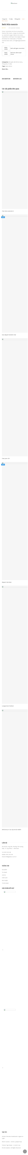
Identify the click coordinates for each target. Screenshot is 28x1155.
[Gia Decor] (14, 3)
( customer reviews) (14, 28)
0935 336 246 (7, 852)
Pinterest (12, 860)
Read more (6, 48)
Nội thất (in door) (18, 62)
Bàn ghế (11, 62)
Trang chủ (4, 19)
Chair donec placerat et (8, 211)
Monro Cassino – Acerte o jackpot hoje (12, 1141)
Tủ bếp (11, 19)
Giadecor (8, 1148)
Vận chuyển (5, 880)
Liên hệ (4, 875)
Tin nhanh (4, 872)
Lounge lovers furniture (8, 706)
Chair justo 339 (6, 458)
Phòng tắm (17, 19)
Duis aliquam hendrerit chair (9, 335)
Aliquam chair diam (7, 582)
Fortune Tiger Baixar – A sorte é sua (11, 1145)
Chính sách (4, 877)
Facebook (2, 860)
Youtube (9, 860)
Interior (10, 66)
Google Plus (4, 860)
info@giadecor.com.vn (10, 856)
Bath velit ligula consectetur (17, 48)
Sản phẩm (4, 869)
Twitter (7, 860)
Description (6, 79)
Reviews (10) (17, 79)
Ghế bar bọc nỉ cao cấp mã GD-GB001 (11, 829)
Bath (6, 66)
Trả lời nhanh (5, 883)
